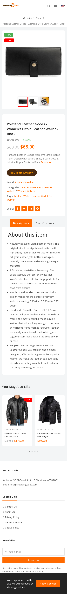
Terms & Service (13, 522)
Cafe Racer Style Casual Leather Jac (48, 435)
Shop (38, 18)
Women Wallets (26, 191)
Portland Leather (24, 182)
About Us (10, 511)
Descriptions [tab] (21, 223)
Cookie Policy (12, 527)
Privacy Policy (12, 517)
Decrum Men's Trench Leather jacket (15, 435)
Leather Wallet (22, 196)
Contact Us (11, 506)
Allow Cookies (48, 583)
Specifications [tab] (45, 223)
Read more (47, 162)
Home (29, 17)
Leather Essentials (31, 187)
